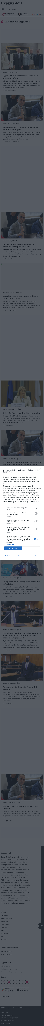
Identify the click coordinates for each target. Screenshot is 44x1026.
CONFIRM (13, 548)
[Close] (40, 470)
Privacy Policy (34, 556)
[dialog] (22, 513)
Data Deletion (10, 556)
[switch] (35, 513)
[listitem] (22, 508)
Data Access (22, 556)
